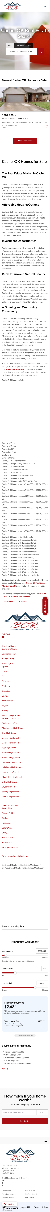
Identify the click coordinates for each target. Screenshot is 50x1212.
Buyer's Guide (8, 813)
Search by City (8, 663)
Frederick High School (11, 757)
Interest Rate (7, 968)
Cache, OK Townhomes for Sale (15, 469)
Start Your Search (25, 141)
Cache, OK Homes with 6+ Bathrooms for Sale (21, 575)
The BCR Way (7, 837)
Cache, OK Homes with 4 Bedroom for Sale (19, 548)
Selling (4, 832)
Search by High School (11, 715)
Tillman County (8, 658)
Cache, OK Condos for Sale (13, 466)
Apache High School (10, 718)
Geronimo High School (11, 762)
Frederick (6, 686)
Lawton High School (10, 772)
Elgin (4, 676)
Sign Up (5, 1068)
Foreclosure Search (9, 1194)
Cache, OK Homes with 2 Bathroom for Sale (20, 563)
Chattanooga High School (12, 728)
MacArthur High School (12, 777)
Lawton (5, 696)
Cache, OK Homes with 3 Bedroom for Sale (19, 546)
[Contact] (3, 1180)
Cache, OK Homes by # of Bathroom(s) (18, 557)
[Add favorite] (47, 126)
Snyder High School (10, 787)
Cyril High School (9, 733)
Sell (29, 45)
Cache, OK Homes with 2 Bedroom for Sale (19, 543)
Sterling (5, 710)
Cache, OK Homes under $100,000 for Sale (19, 481)
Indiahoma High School (11, 767)
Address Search (8, 1197)
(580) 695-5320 (8, 1173)
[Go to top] (2, 1183)
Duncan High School (10, 738)
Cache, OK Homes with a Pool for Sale (17, 475)
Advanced (20, 45)
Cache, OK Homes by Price (13, 478)
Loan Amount (7, 951)
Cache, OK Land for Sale (12, 472)
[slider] (25, 955)
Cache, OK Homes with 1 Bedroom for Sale (19, 540)
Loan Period (7, 983)
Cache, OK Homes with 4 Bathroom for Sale (20, 569)
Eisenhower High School (12, 743)
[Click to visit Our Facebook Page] (3, 637)
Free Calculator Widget (26, 1035)
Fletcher (5, 681)
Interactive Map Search (16, 369)
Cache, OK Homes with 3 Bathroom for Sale (20, 566)
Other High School (9, 782)
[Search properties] (40, 51)
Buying (5, 818)
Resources (6, 823)
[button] (10, 1204)
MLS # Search (30, 1191)
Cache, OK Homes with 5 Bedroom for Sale (19, 551)
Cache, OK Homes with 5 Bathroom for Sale (20, 572)
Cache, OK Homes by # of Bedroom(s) (17, 537)
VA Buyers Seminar (10, 847)
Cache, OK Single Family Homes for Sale (18, 463)
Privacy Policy (24, 1178)
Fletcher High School (10, 752)
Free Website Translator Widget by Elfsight (13, 1207)
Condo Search (7, 1191)
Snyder (5, 705)
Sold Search (29, 1197)
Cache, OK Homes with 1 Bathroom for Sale (20, 560)
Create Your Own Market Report (15, 856)
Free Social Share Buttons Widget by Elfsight (9, 1209)
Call (3, 634)
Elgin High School (9, 747)
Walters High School (10, 796)
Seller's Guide (7, 828)
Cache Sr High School (11, 723)
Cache (4, 671)
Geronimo (6, 691)
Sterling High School (10, 791)
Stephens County (9, 654)
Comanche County (10, 649)
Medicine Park (8, 700)
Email (8, 634)
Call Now (23, 601)
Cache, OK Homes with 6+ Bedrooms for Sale (20, 554)
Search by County (9, 646)
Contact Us (9, 601)
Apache (5, 666)
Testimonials (7, 842)
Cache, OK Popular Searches (14, 460)
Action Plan (7, 808)
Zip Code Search (31, 1194)
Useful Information (10, 805)
